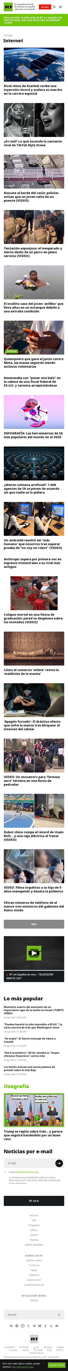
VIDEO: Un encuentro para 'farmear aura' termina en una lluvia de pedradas (32, 780)
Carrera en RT (34, 1280)
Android (34, 1300)
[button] (34, 953)
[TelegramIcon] (34, 1325)
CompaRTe (9, 1347)
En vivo (45, 7)
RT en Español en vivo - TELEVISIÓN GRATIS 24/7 (29, 976)
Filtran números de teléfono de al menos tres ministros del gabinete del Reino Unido (34, 906)
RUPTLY (60, 1350)
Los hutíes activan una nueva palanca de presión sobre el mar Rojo (29, 1068)
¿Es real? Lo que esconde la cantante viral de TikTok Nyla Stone (33, 143)
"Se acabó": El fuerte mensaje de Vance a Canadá (30, 1040)
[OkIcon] (45, 1325)
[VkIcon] (11, 1325)
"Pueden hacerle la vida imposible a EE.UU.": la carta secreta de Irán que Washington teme (33, 1025)
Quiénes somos (34, 1260)
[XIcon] (28, 1325)
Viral (34, 1220)
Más (34, 924)
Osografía (16, 1086)
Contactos (34, 1265)
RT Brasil (24, 1347)
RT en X (34, 1201)
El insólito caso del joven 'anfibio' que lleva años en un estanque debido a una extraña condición (33, 307)
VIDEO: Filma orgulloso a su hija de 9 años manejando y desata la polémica (33, 889)
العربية (36, 1347)
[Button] (54, 7)
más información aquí (22, 1366)
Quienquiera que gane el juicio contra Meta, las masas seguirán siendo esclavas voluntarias (33, 363)
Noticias (34, 1215)
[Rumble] (16, 1325)
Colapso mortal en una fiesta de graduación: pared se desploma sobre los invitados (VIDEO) (33, 618)
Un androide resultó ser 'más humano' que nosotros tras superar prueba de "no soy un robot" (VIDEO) (33, 544)
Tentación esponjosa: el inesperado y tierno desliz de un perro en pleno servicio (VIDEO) (33, 252)
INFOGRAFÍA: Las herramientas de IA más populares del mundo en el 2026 (33, 435)
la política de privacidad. (27, 1172)
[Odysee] (22, 1325)
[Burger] (60, 7)
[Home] (8, 7)
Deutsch (48, 1347)
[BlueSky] (39, 1325)
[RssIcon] (51, 1325)
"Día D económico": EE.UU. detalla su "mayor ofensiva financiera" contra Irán (31, 1054)
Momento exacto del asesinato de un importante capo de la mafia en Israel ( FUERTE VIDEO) (34, 1010)
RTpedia (34, 1239)
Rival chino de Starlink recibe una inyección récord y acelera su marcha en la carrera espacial (33, 90)
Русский (38, 1350)
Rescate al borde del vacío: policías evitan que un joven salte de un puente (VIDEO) (31, 197)
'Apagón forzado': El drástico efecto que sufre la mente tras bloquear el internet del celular (32, 725)
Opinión (34, 1235)
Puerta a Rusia (36, 1352)
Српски (25, 1350)
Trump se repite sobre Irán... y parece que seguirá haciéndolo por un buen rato (33, 1135)
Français (13, 1350)
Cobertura (34, 1275)
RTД (49, 1350)
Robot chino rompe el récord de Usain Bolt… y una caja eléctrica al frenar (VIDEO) (34, 836)
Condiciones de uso (34, 1284)
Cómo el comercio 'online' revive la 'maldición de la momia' (31, 672)
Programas (34, 1225)
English (60, 1347)
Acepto (24, 1172)
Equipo (34, 1270)
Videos (34, 1230)
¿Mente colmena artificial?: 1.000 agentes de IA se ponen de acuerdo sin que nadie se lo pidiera (31, 489)
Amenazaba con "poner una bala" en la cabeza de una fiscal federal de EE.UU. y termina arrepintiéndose (32, 382)
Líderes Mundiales (34, 1244)
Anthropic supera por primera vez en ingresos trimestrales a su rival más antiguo (33, 563)
